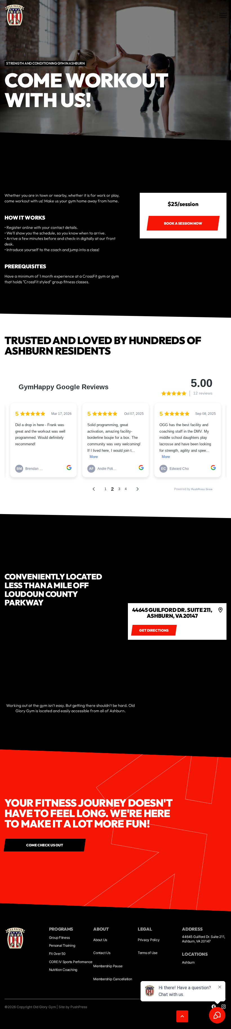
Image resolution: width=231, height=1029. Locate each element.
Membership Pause (107, 966)
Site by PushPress (73, 1007)
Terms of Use (147, 953)
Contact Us (101, 953)
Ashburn (188, 962)
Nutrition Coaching (63, 970)
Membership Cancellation (112, 979)
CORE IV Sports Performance (71, 962)
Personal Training (62, 945)
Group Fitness (59, 937)
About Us (100, 940)
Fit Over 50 (57, 953)
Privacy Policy (149, 940)
